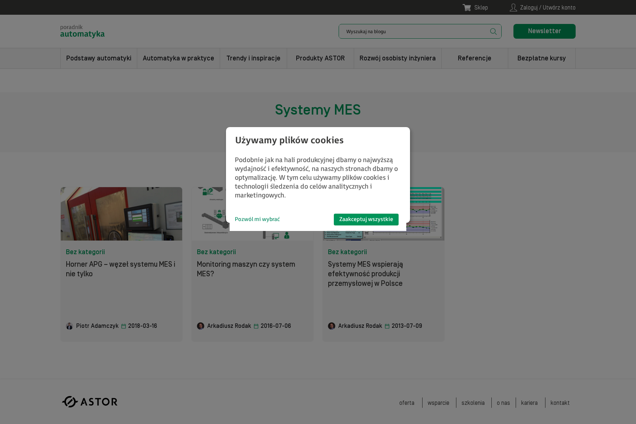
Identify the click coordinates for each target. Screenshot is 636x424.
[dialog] (318, 175)
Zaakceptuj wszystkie (366, 219)
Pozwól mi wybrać (257, 219)
